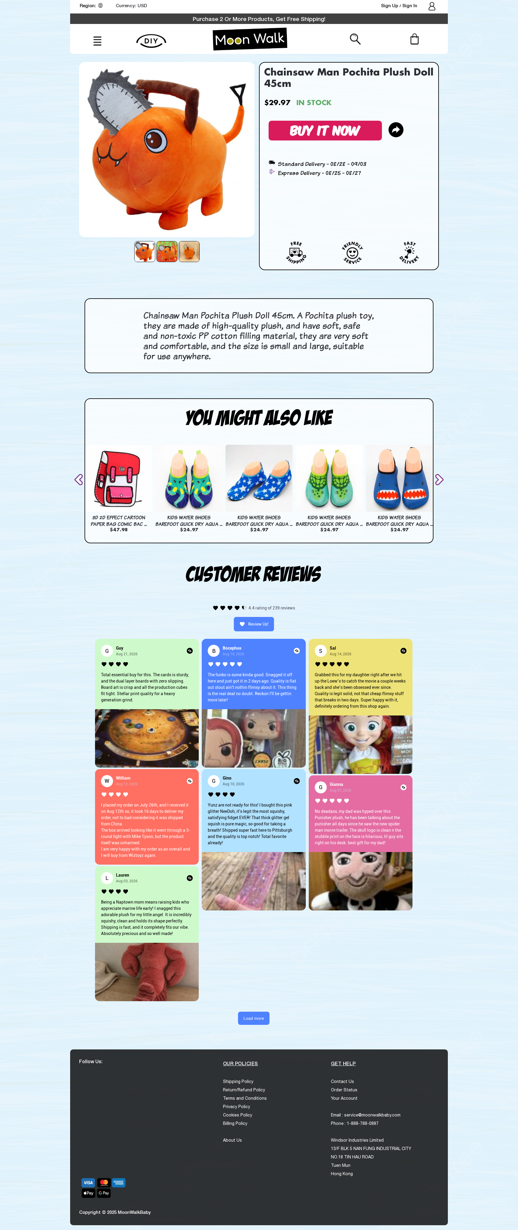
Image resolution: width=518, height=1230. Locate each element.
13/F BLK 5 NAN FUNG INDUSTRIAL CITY (371, 1148)
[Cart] (414, 38)
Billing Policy (235, 1123)
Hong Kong (342, 1173)
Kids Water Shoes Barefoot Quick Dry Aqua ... (188, 520)
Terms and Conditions (245, 1098)
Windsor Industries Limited (357, 1140)
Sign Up (390, 5)
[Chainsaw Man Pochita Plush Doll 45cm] (144, 251)
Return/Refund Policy (244, 1089)
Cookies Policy (237, 1115)
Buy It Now (325, 129)
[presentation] (79, 480)
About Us (232, 1140)
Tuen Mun (340, 1165)
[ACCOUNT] (432, 6)
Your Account (344, 1098)
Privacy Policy (236, 1106)
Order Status (344, 1089)
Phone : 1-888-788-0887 (355, 1123)
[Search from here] (355, 38)
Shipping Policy (238, 1081)
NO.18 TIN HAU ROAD (352, 1157)
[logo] (250, 39)
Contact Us (342, 1081)
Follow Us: (91, 1061)
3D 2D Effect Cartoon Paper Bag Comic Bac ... (119, 520)
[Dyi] (151, 37)
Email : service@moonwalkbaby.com (365, 1115)
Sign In (409, 5)
